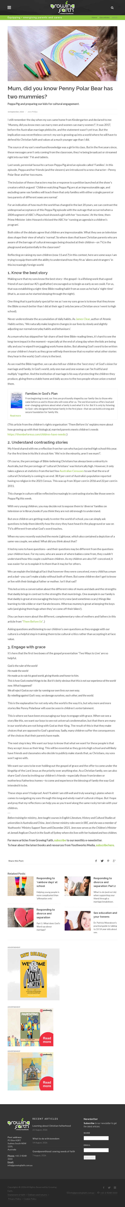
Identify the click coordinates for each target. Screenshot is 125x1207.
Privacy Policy (14, 1199)
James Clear (83, 319)
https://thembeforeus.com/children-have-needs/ (37, 434)
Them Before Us (32, 621)
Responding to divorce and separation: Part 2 (105, 882)
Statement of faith (16, 1194)
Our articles (104, 17)
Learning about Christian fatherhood (51, 1126)
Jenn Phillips (33, 112)
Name (87, 1133)
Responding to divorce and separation (46, 913)
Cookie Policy (30, 1199)
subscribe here (105, 845)
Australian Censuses (72, 471)
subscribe (60, 840)
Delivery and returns (37, 1194)
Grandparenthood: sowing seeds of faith (53, 1151)
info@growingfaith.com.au (20, 1165)
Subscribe (89, 1157)
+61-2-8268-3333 (108, 1192)
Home (94, 17)
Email (87, 1145)
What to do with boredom (45, 1138)
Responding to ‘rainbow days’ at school (47, 882)
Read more (15, 415)
